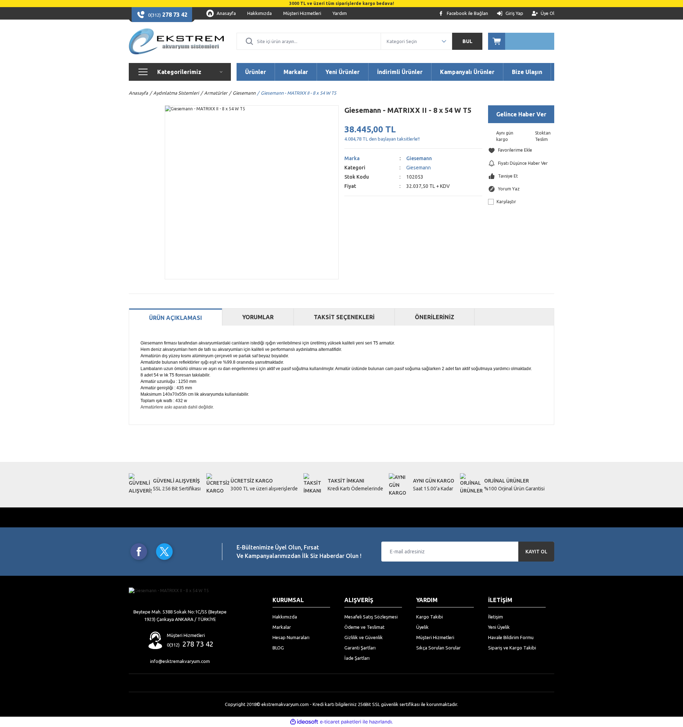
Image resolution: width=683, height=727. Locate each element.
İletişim (495, 616)
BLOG (278, 647)
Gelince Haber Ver (521, 114)
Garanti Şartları (360, 647)
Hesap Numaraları (290, 637)
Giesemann (419, 158)
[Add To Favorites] (521, 150)
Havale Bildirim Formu (511, 637)
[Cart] (521, 41)
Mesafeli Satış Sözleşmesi (371, 616)
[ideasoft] (304, 721)
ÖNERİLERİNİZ (434, 317)
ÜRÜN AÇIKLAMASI (175, 318)
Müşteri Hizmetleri (435, 637)
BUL (467, 41)
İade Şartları (357, 657)
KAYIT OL (536, 551)
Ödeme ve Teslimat (364, 627)
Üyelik (422, 627)
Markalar (281, 627)
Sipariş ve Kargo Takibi (512, 647)
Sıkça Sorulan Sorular (438, 647)
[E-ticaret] (340, 722)
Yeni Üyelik (499, 627)
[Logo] (176, 41)
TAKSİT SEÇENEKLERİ (344, 317)
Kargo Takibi (429, 616)
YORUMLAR (258, 317)
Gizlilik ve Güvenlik (363, 637)
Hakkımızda (284, 616)
